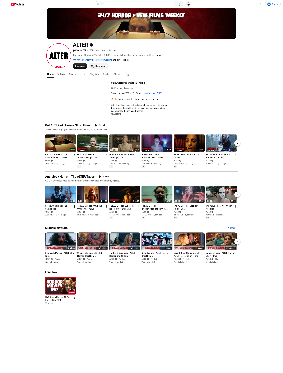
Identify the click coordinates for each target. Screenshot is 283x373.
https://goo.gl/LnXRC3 (152, 93)
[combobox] (135, 4)
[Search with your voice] (188, 4)
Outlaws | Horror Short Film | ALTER (128, 83)
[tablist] (141, 74)
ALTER (47, 161)
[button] (58, 56)
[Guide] (5, 4)
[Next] (237, 143)
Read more (116, 114)
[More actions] (75, 155)
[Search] (178, 4)
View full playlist (52, 262)
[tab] (50, 74)
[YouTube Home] (17, 4)
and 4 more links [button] (121, 60)
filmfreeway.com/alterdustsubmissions (93, 60)
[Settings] (261, 4)
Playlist (57, 259)
